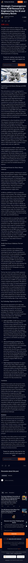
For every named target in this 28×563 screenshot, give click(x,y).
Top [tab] (2, 492)
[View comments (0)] (5, 21)
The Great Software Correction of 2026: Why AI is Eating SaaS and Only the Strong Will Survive (10, 498)
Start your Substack (10, 556)
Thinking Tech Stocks (9, 16)
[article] (14, 501)
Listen (25, 17)
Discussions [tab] (11, 492)
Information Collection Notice (18, 543)
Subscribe (20, 2)
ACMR (5, 24)
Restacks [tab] (10, 475)
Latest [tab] (6, 492)
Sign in (25, 2)
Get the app (20, 556)
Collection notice (18, 553)
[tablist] (7, 475)
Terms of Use (21, 542)
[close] (24, 515)
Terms (11, 553)
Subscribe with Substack (15, 539)
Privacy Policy (15, 544)
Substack (7, 560)
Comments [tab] (4, 475)
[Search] (25, 492)
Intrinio (24, 552)
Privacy (8, 553)
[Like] (2, 21)
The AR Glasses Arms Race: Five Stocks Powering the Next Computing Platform (10, 511)
